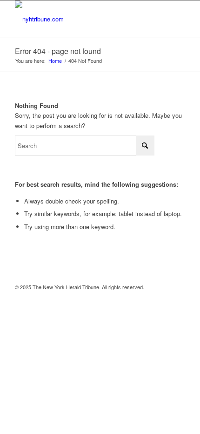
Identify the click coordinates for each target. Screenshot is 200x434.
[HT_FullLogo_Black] (83, 19)
